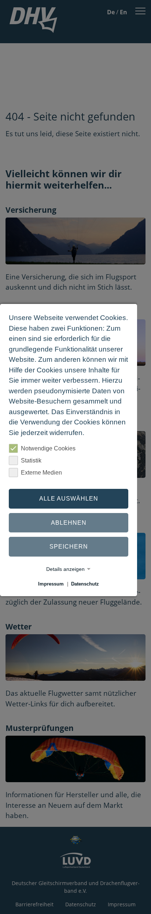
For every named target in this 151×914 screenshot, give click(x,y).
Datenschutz (85, 584)
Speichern (68, 546)
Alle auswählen (68, 498)
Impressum (51, 584)
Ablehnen (68, 523)
